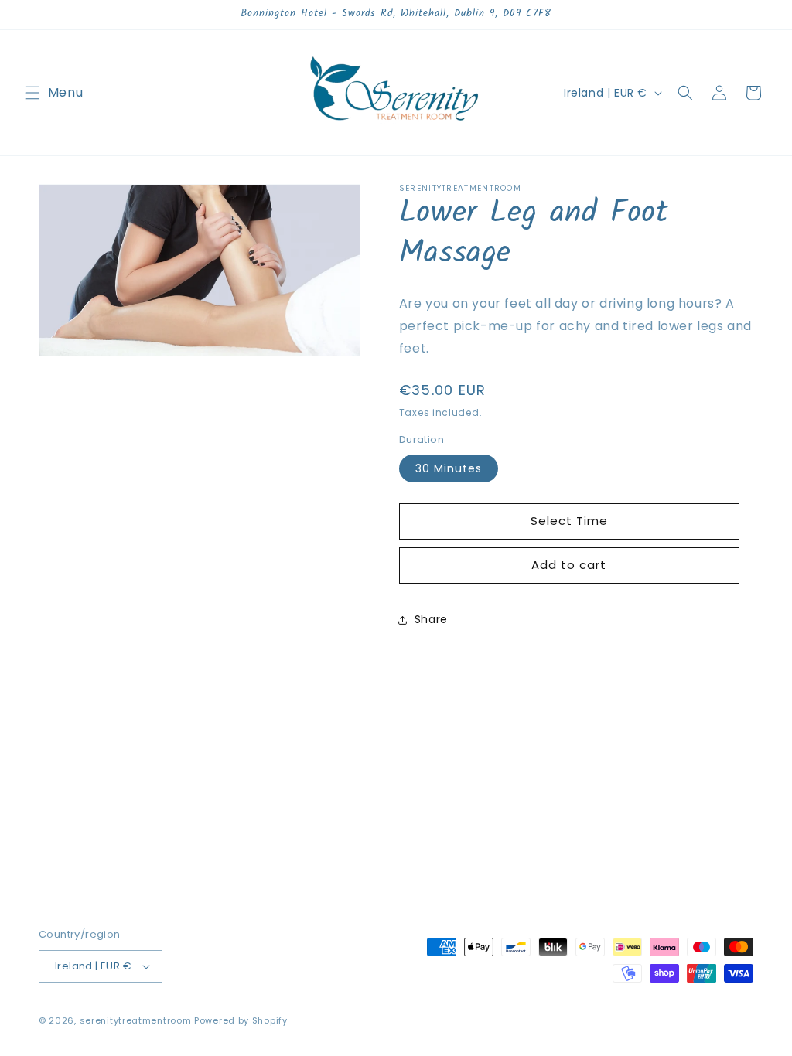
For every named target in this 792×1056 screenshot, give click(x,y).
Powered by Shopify (241, 1020)
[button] (32, 93)
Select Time (569, 521)
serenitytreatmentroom (136, 1020)
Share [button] (431, 619)
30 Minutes (448, 468)
